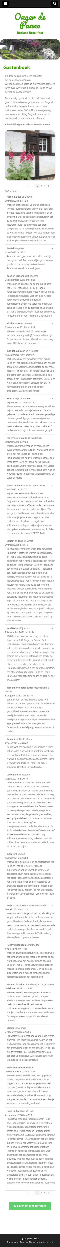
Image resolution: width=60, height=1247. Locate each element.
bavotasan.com (46, 1242)
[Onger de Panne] (30, 49)
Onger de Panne (30, 20)
